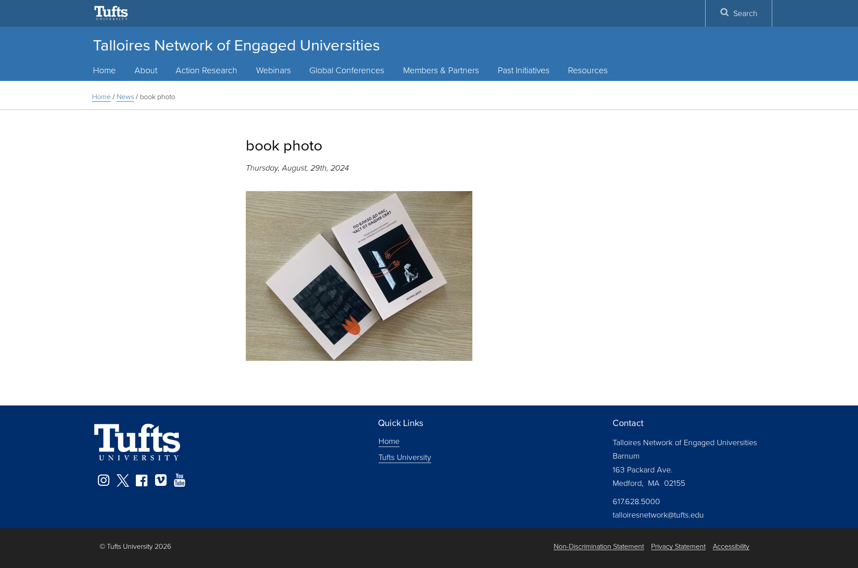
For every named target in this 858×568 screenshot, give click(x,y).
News (125, 96)
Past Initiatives (524, 70)
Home (104, 70)
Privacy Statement (678, 546)
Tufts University (405, 456)
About (146, 70)
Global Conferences (346, 70)
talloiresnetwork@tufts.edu (658, 514)
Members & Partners (441, 70)
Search (745, 13)
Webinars (273, 70)
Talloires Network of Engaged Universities (236, 44)
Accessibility (731, 546)
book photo (157, 96)
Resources (588, 70)
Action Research (206, 70)
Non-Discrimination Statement (599, 546)
